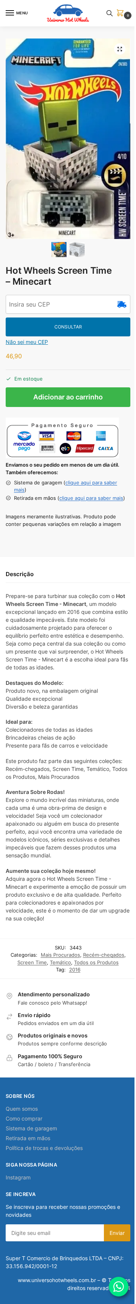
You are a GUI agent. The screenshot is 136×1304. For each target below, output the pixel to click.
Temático (60, 962)
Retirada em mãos (28, 1138)
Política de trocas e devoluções (44, 1148)
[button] (121, 13)
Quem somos (22, 1108)
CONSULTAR (68, 327)
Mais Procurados (60, 955)
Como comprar (24, 1118)
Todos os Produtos (96, 962)
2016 (74, 969)
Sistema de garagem (31, 1128)
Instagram (18, 1177)
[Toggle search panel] (109, 13)
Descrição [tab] (20, 574)
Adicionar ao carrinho (68, 397)
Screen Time (32, 962)
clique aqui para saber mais (91, 498)
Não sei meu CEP (27, 342)
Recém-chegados (103, 955)
